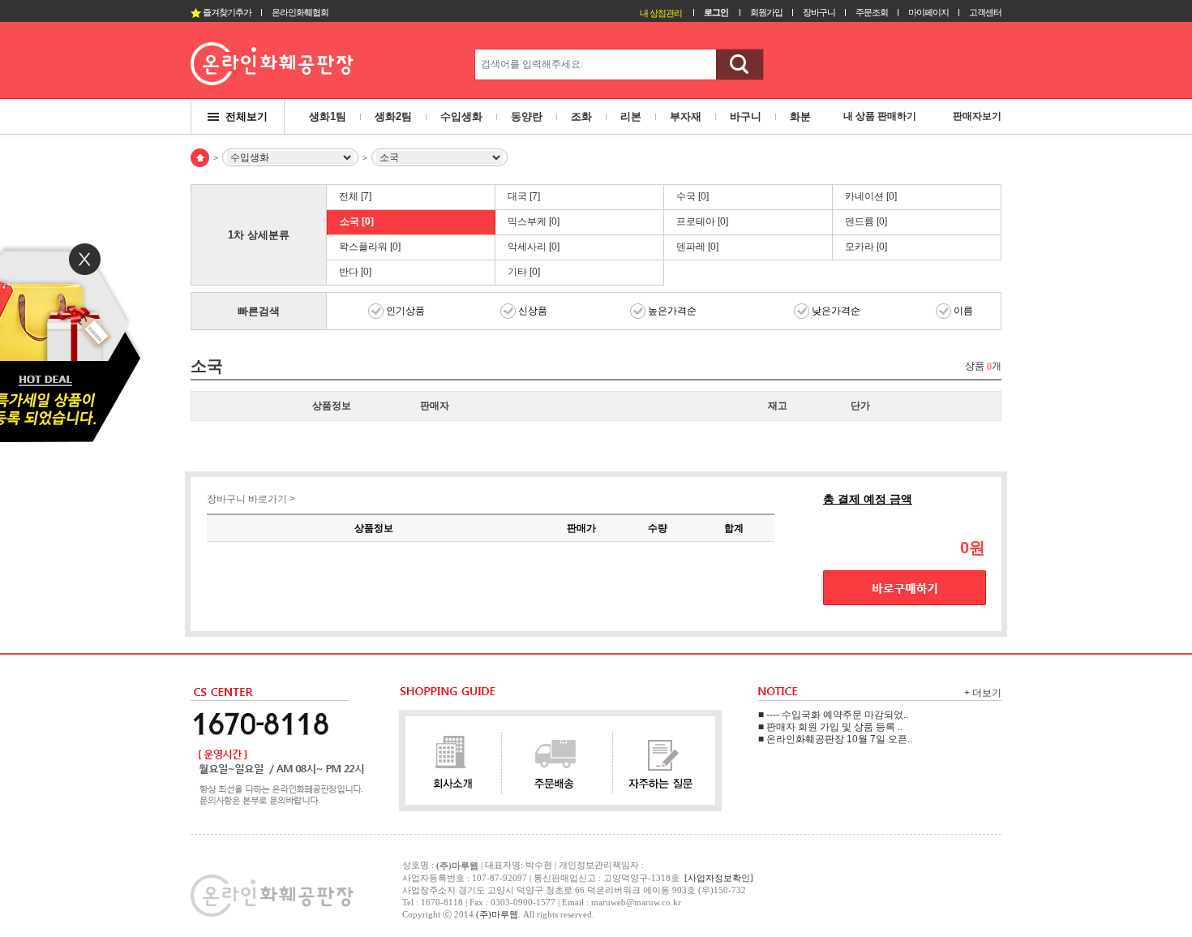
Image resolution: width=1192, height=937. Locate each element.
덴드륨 (866, 221)
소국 (357, 221)
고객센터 (985, 12)
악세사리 (534, 246)
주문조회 (871, 12)
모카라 (866, 246)
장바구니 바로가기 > (251, 499)
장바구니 (819, 12)
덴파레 (697, 246)
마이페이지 (928, 12)
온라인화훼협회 (300, 12)
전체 (355, 196)
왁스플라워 (370, 246)
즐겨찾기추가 (226, 12)
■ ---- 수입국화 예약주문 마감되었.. (833, 714)
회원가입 (766, 12)
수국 (692, 196)
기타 (524, 271)
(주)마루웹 (497, 914)
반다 (355, 271)
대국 (524, 196)
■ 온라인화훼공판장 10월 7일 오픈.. (835, 739)
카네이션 (871, 196)
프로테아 (702, 221)
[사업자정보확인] (718, 878)
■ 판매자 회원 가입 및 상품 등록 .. (830, 727)
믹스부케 (534, 221)
